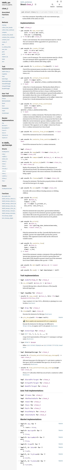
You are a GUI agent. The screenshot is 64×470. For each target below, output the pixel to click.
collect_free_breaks (40, 78)
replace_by (36, 162)
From (29, 444)
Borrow (30, 431)
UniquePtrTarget (32, 383)
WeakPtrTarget (31, 386)
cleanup (35, 178)
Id (26, 334)
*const (32, 227)
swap (34, 152)
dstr (34, 265)
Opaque (33, 342)
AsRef (27, 280)
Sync (28, 405)
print (34, 197)
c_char (23, 267)
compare (35, 157)
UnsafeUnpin (30, 411)
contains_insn (37, 243)
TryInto (33, 461)
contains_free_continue (41, 139)
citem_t (33, 280)
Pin (30, 32)
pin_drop (26, 317)
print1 (35, 221)
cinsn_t (28, 27)
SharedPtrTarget (32, 380)
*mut (30, 52)
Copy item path (35, 4)
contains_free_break (40, 131)
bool (56, 66)
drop (25, 311)
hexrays (29, 2)
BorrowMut (32, 437)
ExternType (29, 331)
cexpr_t (35, 52)
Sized (34, 427)
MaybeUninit (25, 298)
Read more (48, 314)
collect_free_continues (41, 104)
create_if (36, 48)
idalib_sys (23, 2)
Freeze (28, 395)
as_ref (25, 283)
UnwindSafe (30, 415)
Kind (26, 342)
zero (34, 188)
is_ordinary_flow (39, 66)
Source (61, 317)
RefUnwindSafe (32, 398)
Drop (27, 308)
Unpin (27, 408)
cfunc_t (38, 227)
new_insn (35, 30)
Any (29, 424)
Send (28, 402)
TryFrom (33, 454)
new (33, 270)
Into (32, 447)
